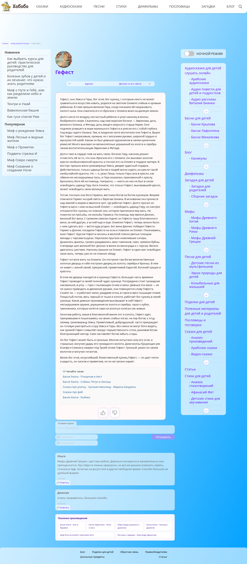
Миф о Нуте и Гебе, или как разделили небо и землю (25, 94)
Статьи (163, 556)
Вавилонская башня (23, 110)
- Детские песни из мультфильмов (204, 265)
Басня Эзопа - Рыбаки (76, 397)
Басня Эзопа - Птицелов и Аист (82, 376)
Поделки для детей (102, 551)
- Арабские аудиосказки (199, 81)
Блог (231, 6)
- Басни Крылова (202, 124)
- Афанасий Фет (201, 392)
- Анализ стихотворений (201, 384)
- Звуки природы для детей (205, 275)
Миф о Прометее (20, 147)
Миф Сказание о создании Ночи (20, 168)
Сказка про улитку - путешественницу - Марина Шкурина (99, 387)
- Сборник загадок (203, 196)
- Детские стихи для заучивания (204, 400)
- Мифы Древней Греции (202, 240)
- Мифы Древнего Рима (203, 230)
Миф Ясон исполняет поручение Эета (77, 535)
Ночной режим (209, 53)
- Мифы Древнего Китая (203, 220)
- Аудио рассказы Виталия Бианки (202, 101)
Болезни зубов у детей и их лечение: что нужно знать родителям (26, 80)
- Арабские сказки (203, 348)
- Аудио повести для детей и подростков (205, 91)
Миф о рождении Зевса (25, 131)
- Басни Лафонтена (204, 131)
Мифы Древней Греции (20, 43)
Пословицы (179, 6)
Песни (99, 6)
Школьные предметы (92, 556)
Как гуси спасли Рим (23, 117)
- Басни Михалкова (204, 137)
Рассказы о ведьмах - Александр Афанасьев (137, 535)
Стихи (121, 6)
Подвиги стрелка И (22, 154)
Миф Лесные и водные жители (25, 139)
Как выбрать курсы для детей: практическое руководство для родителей (25, 64)
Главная (5, 43)
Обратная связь (129, 551)
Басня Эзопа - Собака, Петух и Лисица (87, 381)
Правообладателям (156, 551)
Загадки (208, 6)
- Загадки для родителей (199, 188)
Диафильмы (148, 6)
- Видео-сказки (200, 354)
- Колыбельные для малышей (204, 285)
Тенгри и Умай (18, 104)
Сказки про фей (73, 392)
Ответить (64, 482)
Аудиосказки (71, 6)
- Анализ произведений (200, 339)
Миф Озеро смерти (22, 160)
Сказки (42, 6)
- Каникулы (198, 158)
